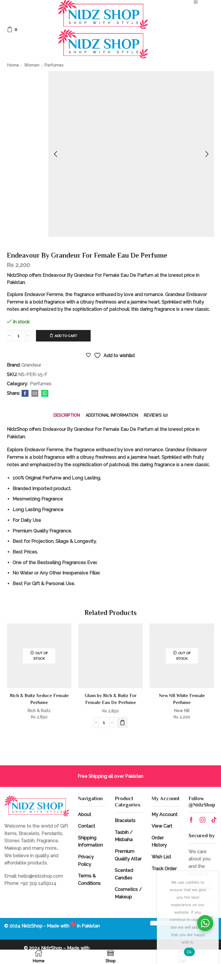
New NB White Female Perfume (182, 699)
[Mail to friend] (35, 393)
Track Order (164, 868)
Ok (189, 952)
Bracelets (125, 820)
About (84, 814)
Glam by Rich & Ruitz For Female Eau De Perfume (111, 699)
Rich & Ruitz (39, 710)
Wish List (161, 856)
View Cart (162, 826)
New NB (182, 710)
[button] (122, 722)
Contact (86, 826)
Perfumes (54, 65)
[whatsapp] (44, 393)
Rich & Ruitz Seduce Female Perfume (39, 699)
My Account (165, 814)
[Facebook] (25, 393)
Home (13, 65)
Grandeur (31, 365)
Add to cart (66, 336)
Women (31, 65)
